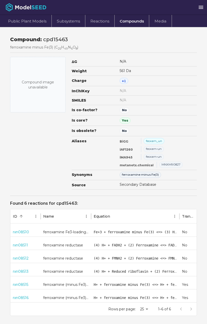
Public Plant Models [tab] (27, 21)
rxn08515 (20, 284)
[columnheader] (25, 216)
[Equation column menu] (174, 216)
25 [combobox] (142, 309)
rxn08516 (21, 297)
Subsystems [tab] (68, 21)
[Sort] (21, 216)
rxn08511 (20, 245)
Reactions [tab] (99, 21)
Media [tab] (160, 21)
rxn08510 (21, 232)
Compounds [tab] (132, 21)
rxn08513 (21, 271)
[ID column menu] (35, 216)
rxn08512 (21, 258)
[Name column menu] (86, 216)
